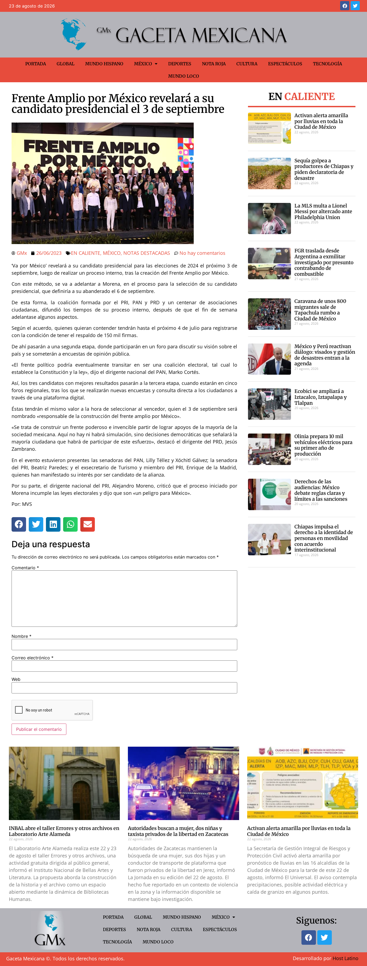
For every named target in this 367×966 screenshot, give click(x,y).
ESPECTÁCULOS (285, 63)
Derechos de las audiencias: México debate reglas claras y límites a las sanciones (320, 490)
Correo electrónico (32, 658)
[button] (19, 524)
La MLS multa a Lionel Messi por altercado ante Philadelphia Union (323, 211)
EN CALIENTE (85, 253)
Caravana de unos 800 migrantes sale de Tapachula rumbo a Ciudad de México (320, 310)
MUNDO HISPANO (104, 63)
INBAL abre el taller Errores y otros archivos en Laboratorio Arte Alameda (64, 831)
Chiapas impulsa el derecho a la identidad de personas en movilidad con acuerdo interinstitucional (323, 538)
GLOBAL (65, 63)
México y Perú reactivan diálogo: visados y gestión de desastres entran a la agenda (324, 355)
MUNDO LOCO (183, 76)
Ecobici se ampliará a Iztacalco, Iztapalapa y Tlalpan (320, 397)
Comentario (25, 568)
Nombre (21, 636)
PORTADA (35, 63)
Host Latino (345, 958)
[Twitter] (355, 5)
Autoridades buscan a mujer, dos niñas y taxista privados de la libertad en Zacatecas (178, 831)
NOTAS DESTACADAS (146, 253)
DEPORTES (179, 63)
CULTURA (246, 63)
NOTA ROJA (214, 63)
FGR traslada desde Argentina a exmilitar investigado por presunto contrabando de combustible (324, 262)
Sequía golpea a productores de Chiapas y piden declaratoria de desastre (324, 169)
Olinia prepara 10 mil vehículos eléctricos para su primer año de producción (323, 445)
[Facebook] (344, 5)
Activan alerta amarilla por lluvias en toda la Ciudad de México (321, 121)
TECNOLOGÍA (327, 63)
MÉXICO (143, 63)
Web (16, 679)
